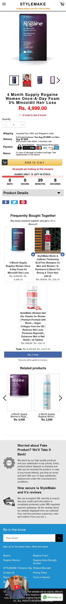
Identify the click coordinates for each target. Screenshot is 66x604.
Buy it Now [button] (33, 354)
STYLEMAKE (33, 4)
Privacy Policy (40, 572)
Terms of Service (41, 577)
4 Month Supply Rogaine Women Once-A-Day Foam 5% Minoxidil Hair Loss (18, 267)
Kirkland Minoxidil (42, 567)
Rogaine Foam (40, 555)
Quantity (6, 119)
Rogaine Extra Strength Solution (45, 561)
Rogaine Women (11, 560)
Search (6, 555)
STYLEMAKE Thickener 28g (17, 567)
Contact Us (8, 572)
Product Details (15, 192)
